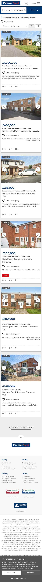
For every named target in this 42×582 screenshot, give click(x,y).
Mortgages (5, 465)
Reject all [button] (31, 572)
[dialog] (21, 569)
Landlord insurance (28, 480)
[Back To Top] (21, 438)
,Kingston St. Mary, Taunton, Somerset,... (21, 60)
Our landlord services (28, 478)
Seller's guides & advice (29, 469)
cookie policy (29, 569)
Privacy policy (29, 555)
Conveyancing (6, 467)
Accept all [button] (11, 572)
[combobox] (13, 10)
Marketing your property (29, 467)
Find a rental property (8, 476)
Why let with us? (27, 476)
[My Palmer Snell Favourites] (26, 5)
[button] (21, 578)
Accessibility (37, 555)
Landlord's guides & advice (30, 482)
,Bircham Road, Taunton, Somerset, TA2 (21, 187)
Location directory (19, 555)
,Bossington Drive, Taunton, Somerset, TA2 (21, 319)
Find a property (6, 463)
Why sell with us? (27, 465)
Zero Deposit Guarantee (9, 478)
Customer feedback (7, 555)
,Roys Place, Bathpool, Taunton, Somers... (21, 252)
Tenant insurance (7, 480)
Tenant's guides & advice (9, 482)
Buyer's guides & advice (8, 469)
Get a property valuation (29, 463)
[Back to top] (21, 445)
